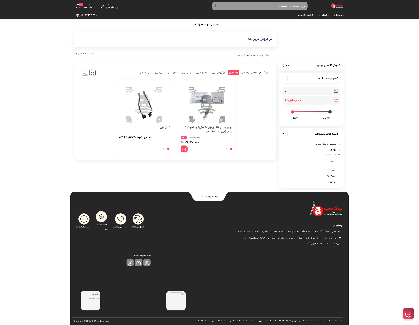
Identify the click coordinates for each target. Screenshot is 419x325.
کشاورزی (323, 15)
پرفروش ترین (218, 72)
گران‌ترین (159, 72)
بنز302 (333, 150)
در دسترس (145, 72)
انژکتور (333, 181)
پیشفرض (233, 72)
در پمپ (333, 161)
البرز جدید (332, 175)
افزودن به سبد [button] (184, 148)
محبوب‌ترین (201, 72)
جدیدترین (186, 72)
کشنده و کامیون (305, 15)
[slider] (330, 112)
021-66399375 (322, 231)
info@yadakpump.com (318, 243)
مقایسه (225, 137)
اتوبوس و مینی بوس (326, 144)
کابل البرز (165, 127)
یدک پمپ (264, 55)
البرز (334, 169)
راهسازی (338, 15)
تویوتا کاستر (331, 154)
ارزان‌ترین (172, 72)
